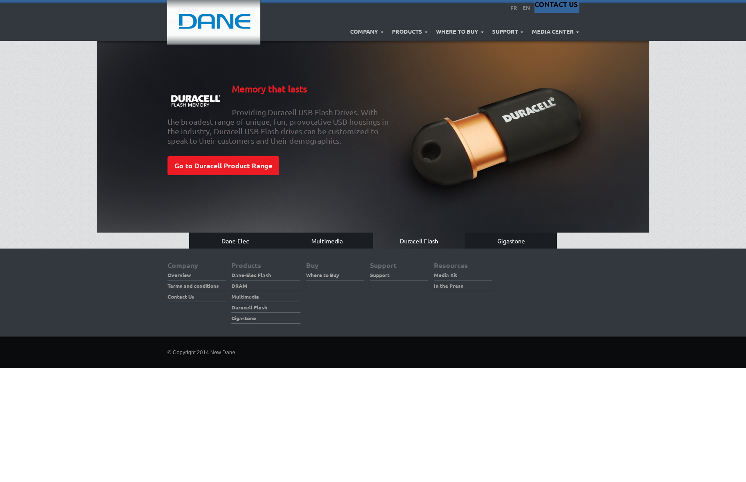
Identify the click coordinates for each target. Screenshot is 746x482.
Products (407, 31)
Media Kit (445, 274)
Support (505, 31)
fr (513, 7)
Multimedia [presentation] (327, 240)
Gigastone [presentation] (511, 240)
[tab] (235, 241)
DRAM (239, 285)
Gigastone (243, 318)
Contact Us (181, 296)
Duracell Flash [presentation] (419, 240)
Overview (179, 274)
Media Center (553, 31)
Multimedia (245, 296)
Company (364, 31)
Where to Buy (457, 31)
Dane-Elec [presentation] (235, 240)
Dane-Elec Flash (251, 274)
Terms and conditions (193, 285)
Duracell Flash (249, 307)
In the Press (448, 285)
